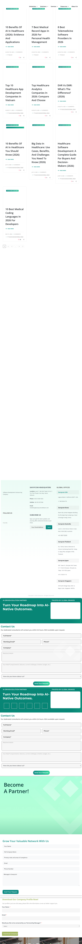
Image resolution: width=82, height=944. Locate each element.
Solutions (43, 6)
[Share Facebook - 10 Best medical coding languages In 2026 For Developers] (17, 237)
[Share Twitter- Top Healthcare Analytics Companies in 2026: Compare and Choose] (40, 113)
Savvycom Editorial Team (16, 113)
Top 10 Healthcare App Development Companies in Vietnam (14, 93)
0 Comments (19, 52)
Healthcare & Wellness (12, 8)
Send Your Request (41, 683)
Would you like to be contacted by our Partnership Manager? (21, 923)
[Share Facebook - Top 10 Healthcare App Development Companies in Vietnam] (17, 113)
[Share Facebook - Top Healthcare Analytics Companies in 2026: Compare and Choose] (43, 113)
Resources (64, 6)
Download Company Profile (10, 934)
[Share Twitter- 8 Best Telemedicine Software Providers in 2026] (66, 55)
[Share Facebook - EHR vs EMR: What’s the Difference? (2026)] (70, 110)
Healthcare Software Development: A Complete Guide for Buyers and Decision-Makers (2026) (67, 154)
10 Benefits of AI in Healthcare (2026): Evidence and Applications (14, 34)
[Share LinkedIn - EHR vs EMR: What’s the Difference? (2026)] (73, 110)
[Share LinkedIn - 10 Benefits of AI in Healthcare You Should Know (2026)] (21, 168)
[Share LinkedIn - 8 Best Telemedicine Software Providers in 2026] (73, 55)
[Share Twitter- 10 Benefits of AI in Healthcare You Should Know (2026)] (14, 168)
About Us (75, 6)
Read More (11, 46)
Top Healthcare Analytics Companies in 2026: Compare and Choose (40, 93)
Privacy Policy (5, 522)
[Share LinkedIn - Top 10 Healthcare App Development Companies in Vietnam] (21, 113)
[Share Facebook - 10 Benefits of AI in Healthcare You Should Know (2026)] (17, 168)
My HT (10, 55)
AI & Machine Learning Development (15, 127)
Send (49, 527)
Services (53, 6)
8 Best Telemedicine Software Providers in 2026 (65, 34)
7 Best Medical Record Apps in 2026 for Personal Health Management (41, 34)
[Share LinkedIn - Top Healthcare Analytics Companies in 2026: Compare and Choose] (47, 113)
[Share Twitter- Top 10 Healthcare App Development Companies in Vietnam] (14, 113)
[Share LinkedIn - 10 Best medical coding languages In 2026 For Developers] (21, 237)
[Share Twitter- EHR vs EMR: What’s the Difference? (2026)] (66, 110)
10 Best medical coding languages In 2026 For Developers (14, 216)
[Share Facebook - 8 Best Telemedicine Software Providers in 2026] (70, 55)
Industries (32, 6)
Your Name (5, 907)
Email (4, 915)
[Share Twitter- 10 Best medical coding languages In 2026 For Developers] (14, 237)
